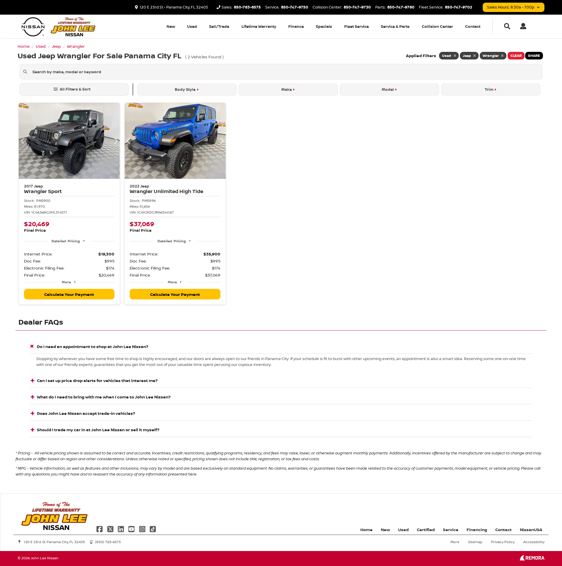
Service (450, 529)
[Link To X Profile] (110, 528)
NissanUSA (531, 529)
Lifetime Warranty (258, 26)
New (171, 26)
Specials (324, 26)
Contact (472, 26)
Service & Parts (395, 26)
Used (192, 26)
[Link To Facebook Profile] (100, 528)
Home (366, 529)
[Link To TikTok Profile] (152, 528)
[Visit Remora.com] (532, 559)
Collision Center (437, 26)
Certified (426, 529)
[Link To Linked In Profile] (121, 528)
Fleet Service (356, 26)
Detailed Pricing (66, 240)
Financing (477, 529)
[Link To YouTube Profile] (132, 528)
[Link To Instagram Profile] (143, 528)
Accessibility (533, 541)
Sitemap (475, 541)
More (66, 281)
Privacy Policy (503, 541)
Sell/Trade (219, 26)
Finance (296, 26)
